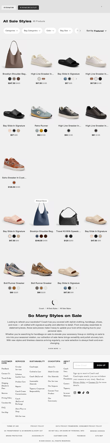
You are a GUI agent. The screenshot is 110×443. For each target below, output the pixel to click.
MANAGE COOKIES (97, 431)
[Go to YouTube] (79, 393)
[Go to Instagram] (74, 393)
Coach (41, 308)
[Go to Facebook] (87, 393)
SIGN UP (101, 365)
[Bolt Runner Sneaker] (14, 265)
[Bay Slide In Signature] (68, 55)
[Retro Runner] (41, 107)
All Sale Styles (52, 308)
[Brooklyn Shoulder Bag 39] (14, 55)
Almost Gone (41, 201)
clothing (80, 322)
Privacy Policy (79, 382)
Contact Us (93, 382)
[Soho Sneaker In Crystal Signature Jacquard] (14, 159)
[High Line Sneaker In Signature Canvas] (41, 55)
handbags (90, 322)
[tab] (9, 7)
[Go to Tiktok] (83, 393)
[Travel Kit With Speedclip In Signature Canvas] (68, 213)
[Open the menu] (105, 6)
